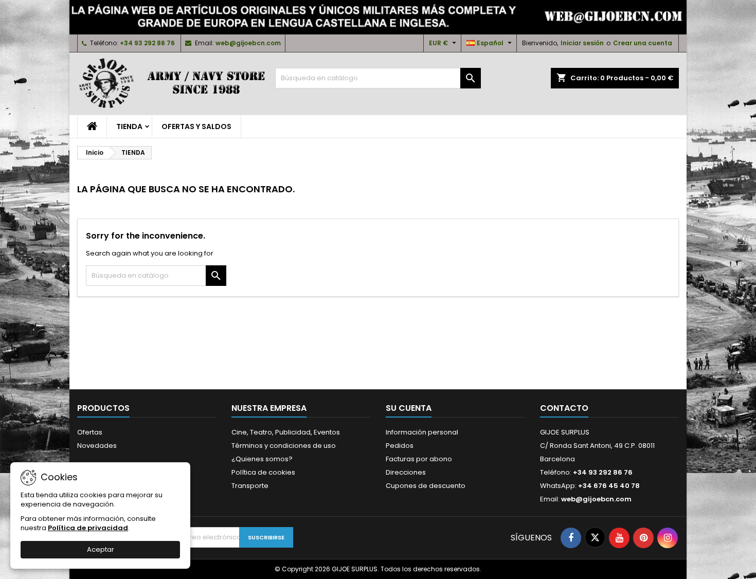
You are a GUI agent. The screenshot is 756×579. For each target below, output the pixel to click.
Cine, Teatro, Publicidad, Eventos (285, 432)
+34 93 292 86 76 (147, 43)
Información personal (422, 432)
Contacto (564, 408)
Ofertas (89, 432)
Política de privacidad (88, 528)
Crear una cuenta (642, 43)
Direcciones (406, 472)
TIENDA (129, 126)
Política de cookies (263, 472)
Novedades (97, 445)
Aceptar (100, 549)
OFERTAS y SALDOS (196, 126)
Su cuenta (408, 408)
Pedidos (399, 445)
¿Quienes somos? (262, 459)
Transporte (249, 486)
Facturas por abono (419, 459)
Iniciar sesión (582, 43)
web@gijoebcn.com (248, 43)
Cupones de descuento (425, 486)
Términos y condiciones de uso (283, 445)
